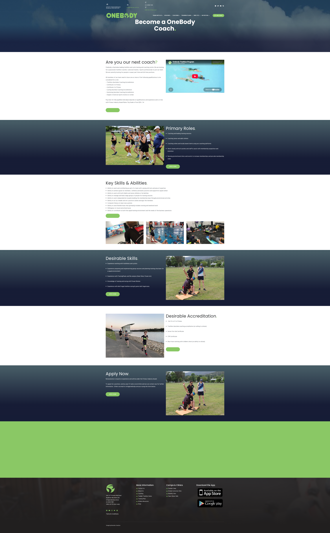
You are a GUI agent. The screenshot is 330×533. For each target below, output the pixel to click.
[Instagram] (112, 510)
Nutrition (205, 15)
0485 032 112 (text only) (150, 10)
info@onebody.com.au (133, 7)
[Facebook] (106, 510)
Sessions (167, 15)
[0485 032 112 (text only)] (146, 7)
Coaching (175, 15)
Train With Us (157, 15)
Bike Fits (196, 15)
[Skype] (223, 6)
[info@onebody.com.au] (128, 5)
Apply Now (112, 110)
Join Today (219, 15)
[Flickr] (215, 6)
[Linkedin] (117, 510)
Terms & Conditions (112, 514)
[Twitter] (218, 6)
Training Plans (186, 15)
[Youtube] (220, 6)
